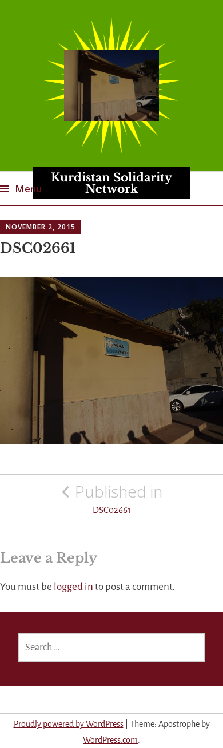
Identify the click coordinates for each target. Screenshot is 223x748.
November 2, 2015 (40, 227)
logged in (73, 586)
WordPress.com (110, 740)
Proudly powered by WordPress (69, 724)
